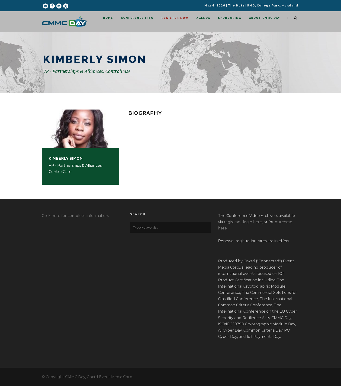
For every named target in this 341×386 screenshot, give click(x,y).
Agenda (203, 17)
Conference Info (137, 17)
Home (108, 17)
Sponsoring (229, 17)
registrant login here (243, 222)
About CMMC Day (264, 17)
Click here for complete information (75, 215)
